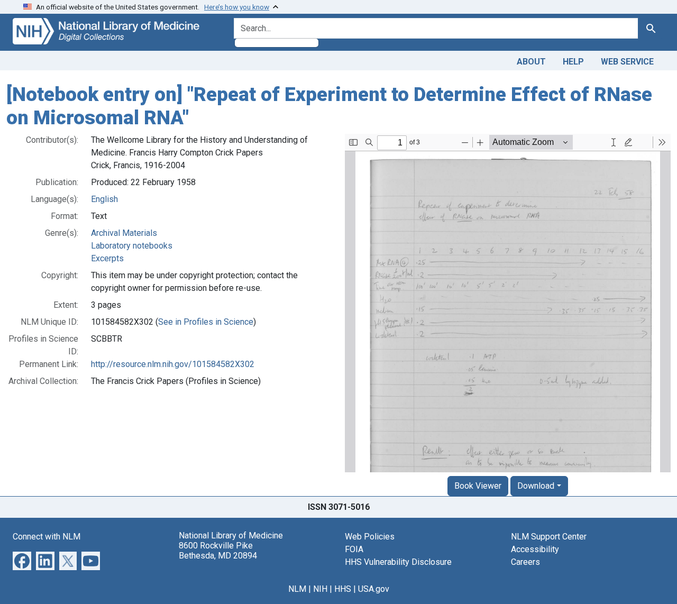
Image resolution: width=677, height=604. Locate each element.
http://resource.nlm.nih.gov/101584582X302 (172, 364)
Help (573, 62)
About (531, 62)
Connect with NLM (46, 537)
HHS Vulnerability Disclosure (398, 562)
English (104, 199)
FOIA (354, 549)
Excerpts (107, 258)
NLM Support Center (549, 537)
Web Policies (370, 537)
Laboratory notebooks (131, 246)
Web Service (627, 62)
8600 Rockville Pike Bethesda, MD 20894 (218, 551)
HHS (342, 589)
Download (535, 486)
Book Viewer (477, 486)
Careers (525, 562)
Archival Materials (124, 233)
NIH (320, 589)
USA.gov (373, 589)
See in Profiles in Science (205, 322)
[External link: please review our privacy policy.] (22, 560)
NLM (297, 589)
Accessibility (535, 549)
